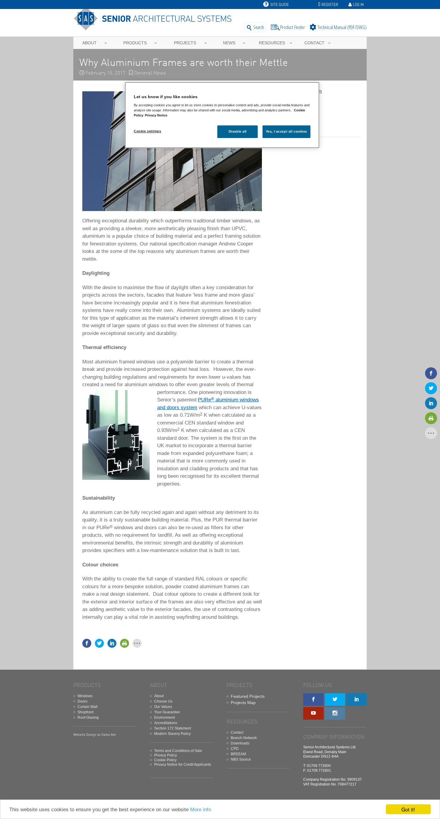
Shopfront (85, 712)
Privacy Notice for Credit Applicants (182, 764)
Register (329, 4)
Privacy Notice (156, 115)
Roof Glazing (88, 717)
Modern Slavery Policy (172, 734)
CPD (235, 749)
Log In (358, 4)
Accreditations (165, 723)
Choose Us (163, 701)
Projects (185, 42)
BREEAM (238, 754)
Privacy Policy (165, 755)
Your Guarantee (167, 712)
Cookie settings (147, 131)
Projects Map (243, 702)
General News (150, 73)
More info (200, 809)
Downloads (240, 743)
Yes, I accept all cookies (286, 131)
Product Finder (292, 27)
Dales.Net (108, 734)
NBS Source (241, 759)
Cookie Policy (165, 760)
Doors (82, 701)
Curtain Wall (88, 707)
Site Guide (279, 4)
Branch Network (244, 738)
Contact (314, 42)
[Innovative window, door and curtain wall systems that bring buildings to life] (155, 27)
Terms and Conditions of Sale (178, 751)
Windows (85, 696)
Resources (272, 42)
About (89, 42)
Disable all (238, 131)
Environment (164, 717)
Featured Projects (248, 696)
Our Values (163, 707)
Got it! (408, 809)
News (229, 42)
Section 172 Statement (172, 728)
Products (135, 42)
